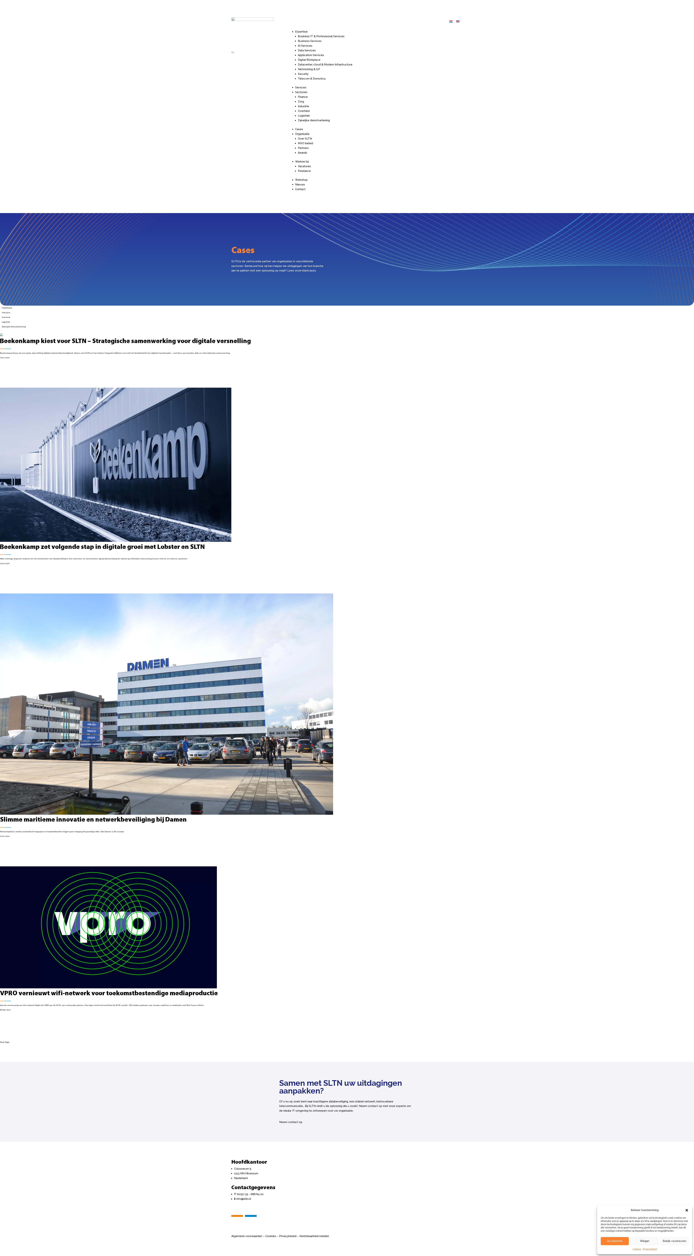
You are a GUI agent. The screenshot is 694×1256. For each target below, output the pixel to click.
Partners (303, 148)
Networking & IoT (309, 69)
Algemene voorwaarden (246, 1236)
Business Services (310, 41)
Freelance (304, 171)
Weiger (644, 1241)
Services (300, 87)
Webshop (301, 179)
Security (303, 74)
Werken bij (302, 161)
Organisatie (302, 134)
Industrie (303, 106)
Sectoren (301, 92)
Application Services (311, 55)
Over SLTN (305, 138)
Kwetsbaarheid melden (314, 1236)
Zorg (301, 101)
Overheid (304, 111)
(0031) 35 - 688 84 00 (250, 1194)
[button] (687, 1210)
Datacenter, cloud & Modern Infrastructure (325, 64)
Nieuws (300, 184)
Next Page (4, 1042)
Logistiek (304, 115)
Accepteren (615, 1241)
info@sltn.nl (243, 1199)
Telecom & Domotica (311, 78)
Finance (303, 96)
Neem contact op (290, 1122)
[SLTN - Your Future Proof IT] (244, 1220)
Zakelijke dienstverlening (314, 120)
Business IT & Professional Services (321, 36)
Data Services (307, 50)
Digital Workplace (309, 59)
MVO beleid (305, 143)
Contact (300, 189)
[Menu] (232, 52)
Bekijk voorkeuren (674, 1241)
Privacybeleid (650, 1249)
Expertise (301, 31)
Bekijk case (5, 1010)
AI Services (305, 45)
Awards (302, 152)
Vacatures (304, 166)
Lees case (5, 358)
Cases (299, 129)
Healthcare (7, 308)
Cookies (637, 1249)
